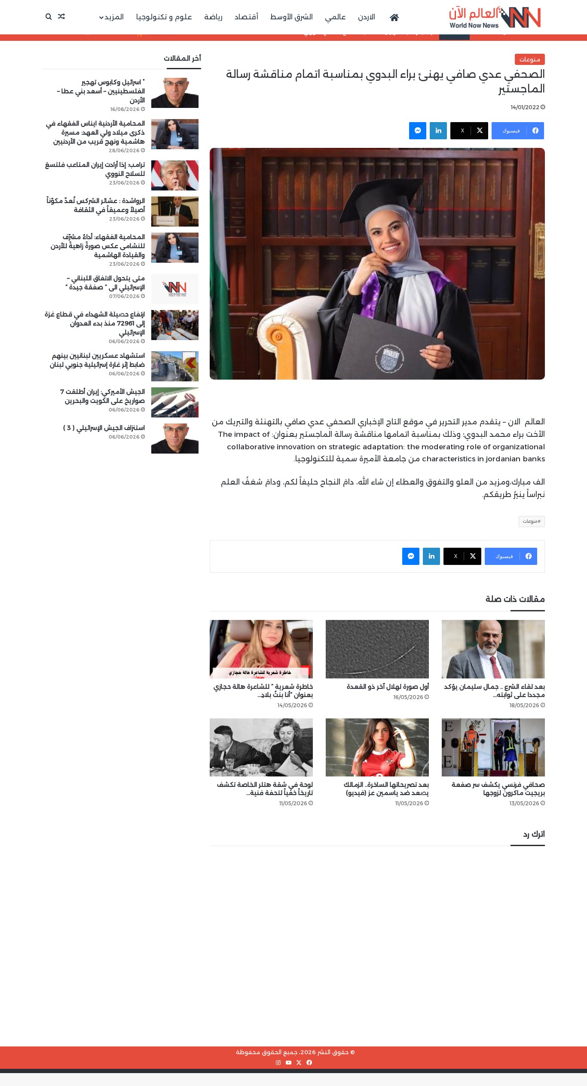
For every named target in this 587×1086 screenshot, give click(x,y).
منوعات (530, 59)
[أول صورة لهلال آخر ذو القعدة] (377, 649)
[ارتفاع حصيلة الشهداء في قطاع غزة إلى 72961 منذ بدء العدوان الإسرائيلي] (175, 325)
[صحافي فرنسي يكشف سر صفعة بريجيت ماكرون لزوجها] (493, 747)
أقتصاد (246, 17)
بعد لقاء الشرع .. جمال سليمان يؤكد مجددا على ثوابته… (494, 691)
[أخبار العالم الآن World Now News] (495, 17)
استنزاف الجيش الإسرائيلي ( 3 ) (104, 428)
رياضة (213, 17)
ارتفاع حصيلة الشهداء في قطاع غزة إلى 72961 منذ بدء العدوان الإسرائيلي (95, 323)
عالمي (335, 17)
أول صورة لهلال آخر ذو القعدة (388, 686)
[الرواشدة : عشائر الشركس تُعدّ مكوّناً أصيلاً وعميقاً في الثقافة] (175, 211)
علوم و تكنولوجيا (164, 17)
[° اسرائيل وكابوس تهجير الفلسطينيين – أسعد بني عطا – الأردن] (175, 93)
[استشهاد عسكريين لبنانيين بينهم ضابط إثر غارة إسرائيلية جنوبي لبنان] (175, 366)
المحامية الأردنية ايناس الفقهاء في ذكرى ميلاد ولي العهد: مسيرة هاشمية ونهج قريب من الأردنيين (95, 132)
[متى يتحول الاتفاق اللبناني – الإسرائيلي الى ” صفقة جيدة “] (175, 289)
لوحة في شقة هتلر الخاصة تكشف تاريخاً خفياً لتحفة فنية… (265, 789)
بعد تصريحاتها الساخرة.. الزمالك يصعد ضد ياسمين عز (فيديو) (386, 789)
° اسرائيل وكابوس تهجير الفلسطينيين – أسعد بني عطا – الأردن (101, 91)
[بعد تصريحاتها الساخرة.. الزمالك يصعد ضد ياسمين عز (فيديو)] (377, 747)
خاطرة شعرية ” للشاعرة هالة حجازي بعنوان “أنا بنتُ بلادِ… (263, 691)
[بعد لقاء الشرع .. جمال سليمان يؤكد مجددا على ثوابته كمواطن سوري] (493, 649)
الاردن (366, 17)
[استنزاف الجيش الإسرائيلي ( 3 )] (175, 438)
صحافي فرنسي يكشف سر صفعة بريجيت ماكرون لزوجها (498, 789)
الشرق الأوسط (291, 17)
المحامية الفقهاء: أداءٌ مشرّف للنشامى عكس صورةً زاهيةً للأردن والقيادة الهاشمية (98, 246)
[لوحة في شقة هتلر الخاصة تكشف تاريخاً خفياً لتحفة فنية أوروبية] (261, 747)
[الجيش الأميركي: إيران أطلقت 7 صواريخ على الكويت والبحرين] (175, 402)
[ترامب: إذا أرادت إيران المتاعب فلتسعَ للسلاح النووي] (175, 175)
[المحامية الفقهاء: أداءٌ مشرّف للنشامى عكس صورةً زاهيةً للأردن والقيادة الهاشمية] (175, 248)
